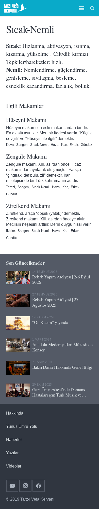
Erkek (74, 145)
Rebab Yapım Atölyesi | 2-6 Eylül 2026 (61, 279)
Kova (10, 145)
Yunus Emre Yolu (21, 426)
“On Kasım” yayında (50, 322)
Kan (64, 145)
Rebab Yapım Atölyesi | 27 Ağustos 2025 (55, 302)
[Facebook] (38, 486)
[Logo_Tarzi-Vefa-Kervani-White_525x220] (16, 8)
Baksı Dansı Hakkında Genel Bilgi (62, 367)
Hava (54, 145)
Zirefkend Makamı (28, 206)
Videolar (13, 466)
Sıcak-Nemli (39, 145)
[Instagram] (25, 486)
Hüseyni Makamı (26, 120)
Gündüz (86, 145)
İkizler (10, 231)
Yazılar (12, 453)
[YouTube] (12, 486)
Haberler (14, 439)
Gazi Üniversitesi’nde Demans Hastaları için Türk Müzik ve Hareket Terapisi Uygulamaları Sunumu (59, 397)
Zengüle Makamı (26, 156)
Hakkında (14, 413)
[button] (82, 8)
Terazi (10, 187)
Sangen (21, 145)
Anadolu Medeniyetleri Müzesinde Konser (62, 347)
